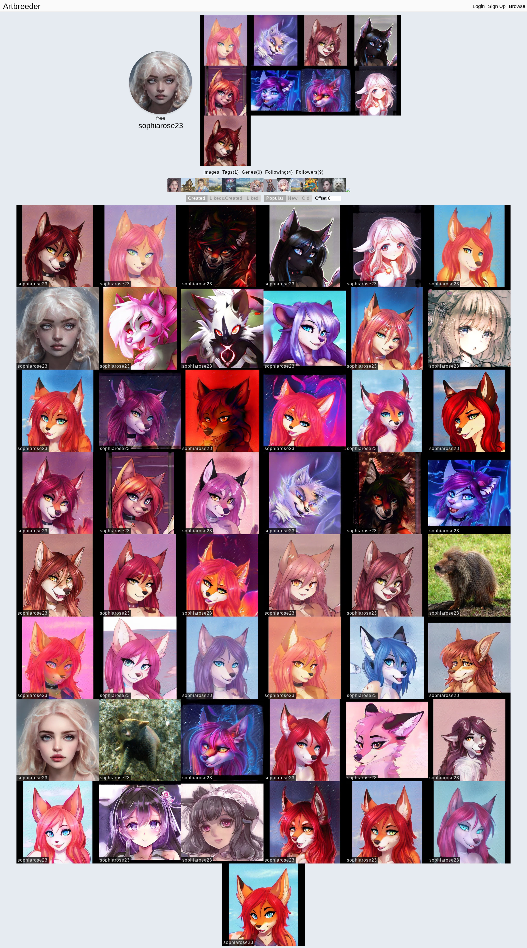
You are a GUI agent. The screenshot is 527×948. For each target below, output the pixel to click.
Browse (517, 6)
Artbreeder (22, 6)
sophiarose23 (32, 284)
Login (479, 6)
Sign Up (497, 6)
